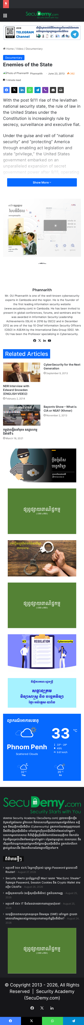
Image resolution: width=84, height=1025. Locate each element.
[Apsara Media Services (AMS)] (42, 227)
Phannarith (36, 73)
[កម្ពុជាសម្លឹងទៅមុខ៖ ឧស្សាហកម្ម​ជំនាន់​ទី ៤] (21, 415)
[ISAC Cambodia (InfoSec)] (42, 32)
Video (19, 48)
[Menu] (5, 16)
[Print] (61, 90)
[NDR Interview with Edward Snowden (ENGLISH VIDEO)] (21, 372)
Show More (41, 182)
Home (10, 48)
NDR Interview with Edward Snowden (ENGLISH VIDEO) (16, 389)
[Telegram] (37, 90)
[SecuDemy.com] (42, 15)
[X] (14, 90)
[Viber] (45, 90)
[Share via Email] (53, 90)
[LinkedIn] (22, 90)
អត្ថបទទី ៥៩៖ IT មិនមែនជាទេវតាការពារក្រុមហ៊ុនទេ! (33, 903)
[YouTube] (49, 340)
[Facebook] (6, 90)
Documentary (34, 48)
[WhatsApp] (30, 90)
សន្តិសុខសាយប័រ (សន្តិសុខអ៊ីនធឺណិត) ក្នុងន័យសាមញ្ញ (34, 893)
